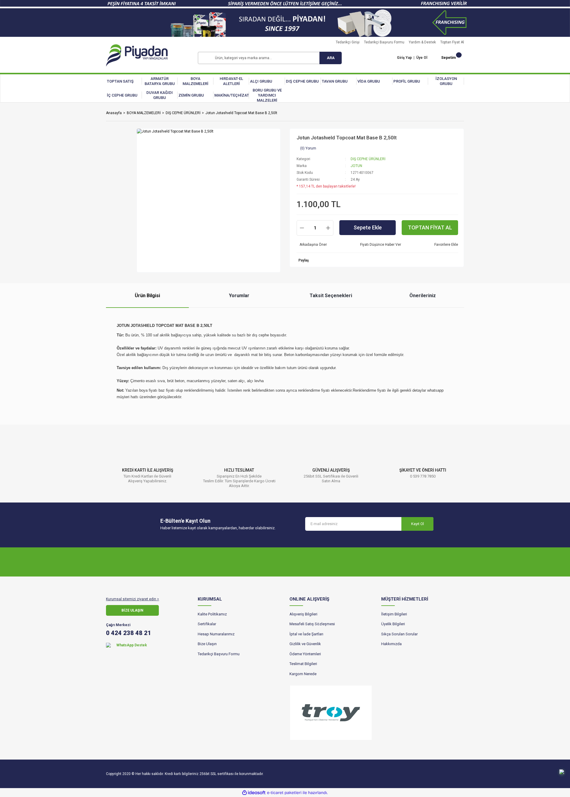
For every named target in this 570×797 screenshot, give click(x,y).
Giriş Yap (404, 58)
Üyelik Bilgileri (393, 624)
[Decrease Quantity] (302, 228)
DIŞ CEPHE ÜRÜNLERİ (368, 159)
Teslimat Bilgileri (303, 663)
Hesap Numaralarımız (216, 634)
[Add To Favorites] (444, 244)
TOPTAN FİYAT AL (430, 227)
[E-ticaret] (284, 792)
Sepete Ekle (368, 227)
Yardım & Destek (422, 42)
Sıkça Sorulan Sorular (399, 634)
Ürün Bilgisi (147, 295)
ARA (331, 58)
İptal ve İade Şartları (306, 634)
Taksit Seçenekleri (331, 295)
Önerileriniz (422, 295)
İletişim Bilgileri (394, 614)
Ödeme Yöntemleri (305, 654)
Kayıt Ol (417, 524)
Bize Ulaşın (207, 644)
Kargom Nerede (302, 674)
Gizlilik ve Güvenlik (305, 644)
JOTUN (356, 166)
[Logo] (137, 55)
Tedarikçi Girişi (348, 42)
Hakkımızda (391, 644)
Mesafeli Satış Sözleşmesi (312, 624)
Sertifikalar (207, 624)
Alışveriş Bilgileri (303, 614)
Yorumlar (239, 295)
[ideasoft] (254, 793)
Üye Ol (421, 58)
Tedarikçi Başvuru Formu (384, 42)
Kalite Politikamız (212, 614)
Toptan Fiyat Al (452, 42)
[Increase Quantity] (328, 228)
